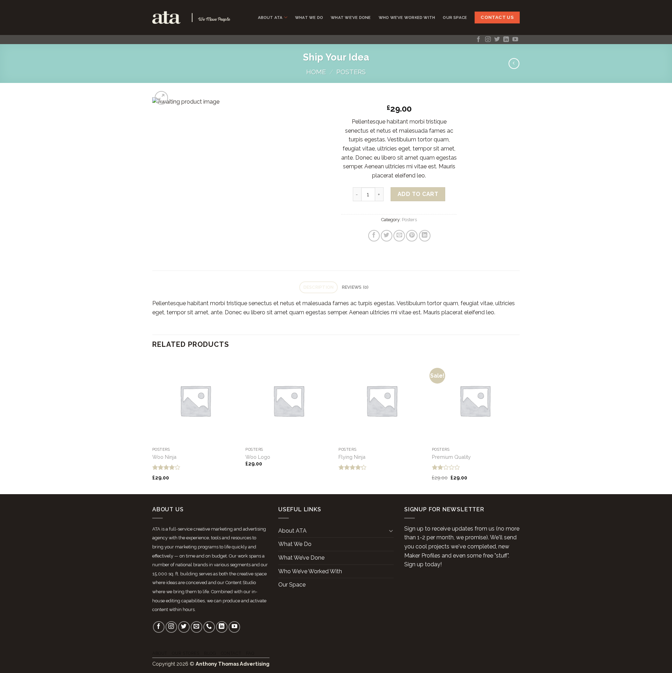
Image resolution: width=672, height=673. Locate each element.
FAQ (250, 653)
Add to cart (418, 194)
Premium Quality (451, 457)
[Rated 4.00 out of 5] (166, 467)
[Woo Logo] (288, 400)
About (159, 653)
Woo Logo (257, 457)
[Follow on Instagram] (488, 39)
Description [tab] (318, 287)
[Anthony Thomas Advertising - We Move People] (166, 17)
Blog (210, 653)
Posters (351, 72)
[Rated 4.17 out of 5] (352, 467)
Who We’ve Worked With (407, 17)
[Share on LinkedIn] (424, 235)
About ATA (270, 17)
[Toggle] (391, 530)
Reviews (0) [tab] (355, 287)
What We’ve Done (351, 17)
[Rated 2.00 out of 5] (446, 467)
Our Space (455, 17)
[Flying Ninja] (381, 400)
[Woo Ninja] (195, 400)
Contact (231, 653)
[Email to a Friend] (399, 235)
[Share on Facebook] (374, 235)
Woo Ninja (164, 457)
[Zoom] (161, 98)
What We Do (309, 17)
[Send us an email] (196, 627)
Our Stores (185, 653)
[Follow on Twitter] (497, 39)
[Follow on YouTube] (515, 39)
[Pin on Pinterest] (412, 235)
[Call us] (209, 627)
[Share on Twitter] (386, 235)
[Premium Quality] (475, 400)
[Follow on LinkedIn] (506, 39)
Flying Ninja (351, 457)
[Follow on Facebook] (478, 39)
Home (316, 72)
